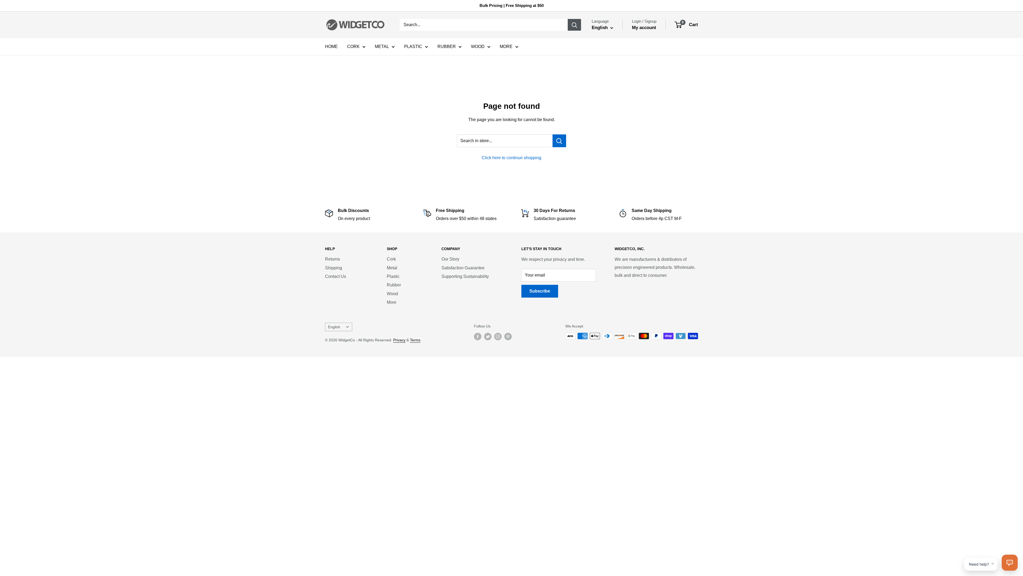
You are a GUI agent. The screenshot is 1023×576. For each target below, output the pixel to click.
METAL (382, 46)
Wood (392, 293)
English (334, 327)
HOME (331, 46)
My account (644, 27)
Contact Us (335, 276)
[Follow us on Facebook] (477, 336)
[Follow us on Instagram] (498, 336)
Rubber (394, 285)
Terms (415, 340)
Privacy (399, 340)
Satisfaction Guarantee (463, 268)
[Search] (574, 25)
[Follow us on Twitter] (488, 336)
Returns (332, 259)
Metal (392, 268)
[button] (1010, 563)
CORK (353, 46)
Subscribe (539, 291)
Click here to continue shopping (511, 157)
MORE (506, 46)
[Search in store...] (559, 140)
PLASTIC (413, 46)
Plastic (393, 276)
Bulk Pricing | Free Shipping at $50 (512, 5)
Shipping (333, 268)
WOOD (478, 46)
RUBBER (446, 46)
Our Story (450, 259)
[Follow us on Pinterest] (508, 336)
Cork (391, 259)
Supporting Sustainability (465, 276)
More (391, 302)
